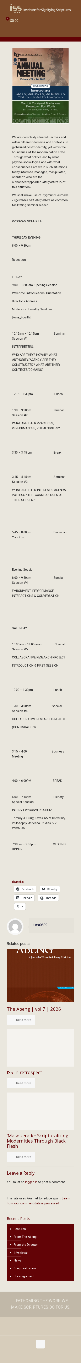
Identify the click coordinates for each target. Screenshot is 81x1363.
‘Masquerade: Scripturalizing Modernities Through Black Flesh (37, 1140)
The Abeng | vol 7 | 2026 (34, 1009)
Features (20, 1229)
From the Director (26, 1245)
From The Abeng (25, 1237)
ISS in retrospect (24, 1072)
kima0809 (40, 925)
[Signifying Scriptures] (40, 8)
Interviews (21, 1252)
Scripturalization (25, 1268)
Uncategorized (23, 1276)
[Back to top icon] (40, 1344)
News (17, 1260)
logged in (31, 1182)
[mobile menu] (75, 8)
